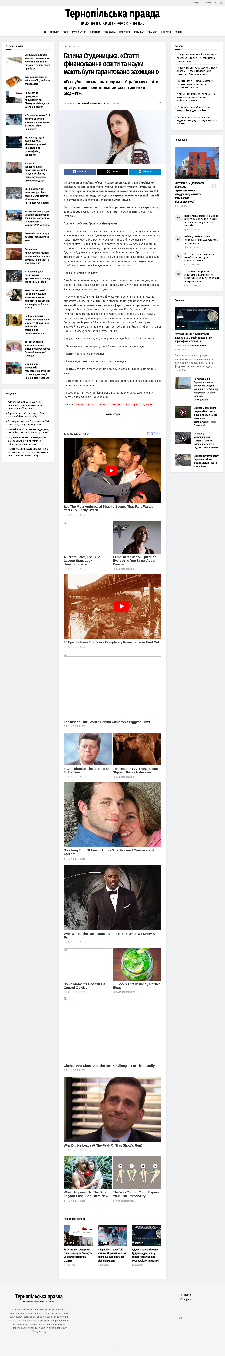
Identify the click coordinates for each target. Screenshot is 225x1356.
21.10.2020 (115, 103)
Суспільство (79, 32)
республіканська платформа (124, 404)
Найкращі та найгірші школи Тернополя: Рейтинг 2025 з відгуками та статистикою (201, 239)
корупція (139, 1243)
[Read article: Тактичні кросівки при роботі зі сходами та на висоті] (14, 238)
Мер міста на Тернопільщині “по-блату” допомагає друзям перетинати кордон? (199, 257)
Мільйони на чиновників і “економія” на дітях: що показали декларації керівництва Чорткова (37, 371)
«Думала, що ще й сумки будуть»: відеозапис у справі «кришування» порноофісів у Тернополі (25, 405)
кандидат (91, 404)
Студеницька (147, 404)
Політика (95, 32)
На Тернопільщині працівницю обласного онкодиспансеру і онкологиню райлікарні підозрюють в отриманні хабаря (28, 452)
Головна (67, 47)
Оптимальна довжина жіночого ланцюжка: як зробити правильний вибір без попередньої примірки (37, 61)
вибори (79, 404)
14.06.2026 (70, 1265)
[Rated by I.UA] (186, 1318)
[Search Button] (221, 3)
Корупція (124, 32)
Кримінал (138, 32)
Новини (54, 32)
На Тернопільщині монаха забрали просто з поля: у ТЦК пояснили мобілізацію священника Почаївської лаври (197, 71)
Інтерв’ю (166, 32)
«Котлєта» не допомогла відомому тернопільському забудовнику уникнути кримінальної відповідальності (190, 192)
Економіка (110, 32)
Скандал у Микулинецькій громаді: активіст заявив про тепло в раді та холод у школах (206, 440)
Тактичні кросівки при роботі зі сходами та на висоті (37, 237)
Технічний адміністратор (92, 103)
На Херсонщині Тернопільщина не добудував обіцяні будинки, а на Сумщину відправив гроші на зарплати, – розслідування (206, 389)
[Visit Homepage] (112, 17)
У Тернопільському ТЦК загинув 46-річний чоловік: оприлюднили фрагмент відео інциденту (37, 122)
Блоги (178, 32)
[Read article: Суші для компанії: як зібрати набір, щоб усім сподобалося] (14, 81)
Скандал (152, 32)
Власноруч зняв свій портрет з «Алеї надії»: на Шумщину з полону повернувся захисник (197, 120)
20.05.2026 (138, 1265)
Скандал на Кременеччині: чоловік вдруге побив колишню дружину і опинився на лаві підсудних (37, 256)
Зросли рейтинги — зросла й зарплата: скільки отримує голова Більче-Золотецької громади (37, 348)
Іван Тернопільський (197, 346)
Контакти (186, 1295)
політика (103, 404)
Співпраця (185, 1299)
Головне (70, 1243)
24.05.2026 (104, 1265)
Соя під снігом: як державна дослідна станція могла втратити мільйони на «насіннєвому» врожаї (37, 195)
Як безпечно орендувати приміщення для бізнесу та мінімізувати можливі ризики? (37, 100)
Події (66, 32)
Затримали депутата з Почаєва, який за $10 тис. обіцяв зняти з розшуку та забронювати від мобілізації (27, 440)
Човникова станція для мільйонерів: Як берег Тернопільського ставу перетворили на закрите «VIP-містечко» (37, 218)
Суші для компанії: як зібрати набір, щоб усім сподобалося (37, 80)
